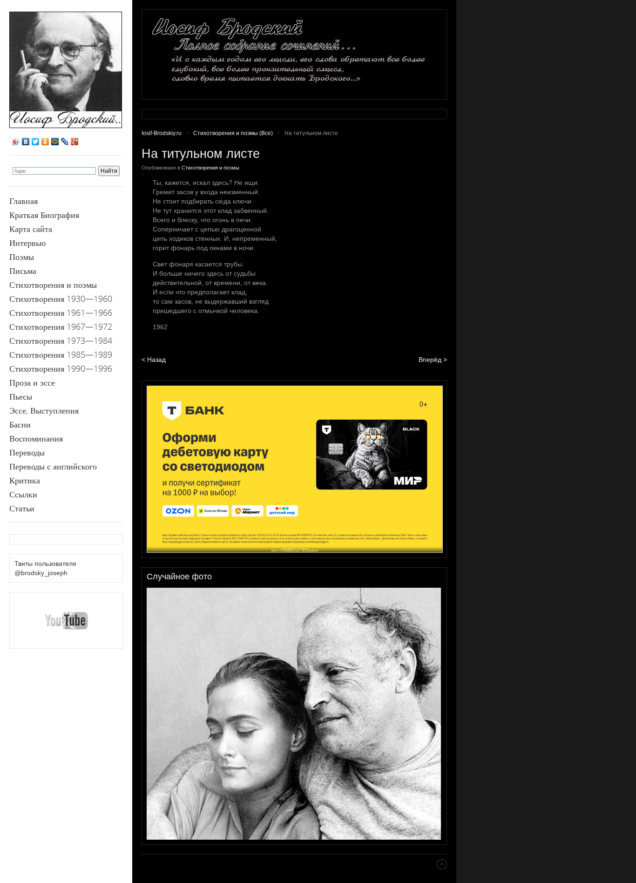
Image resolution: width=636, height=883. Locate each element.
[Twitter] (36, 142)
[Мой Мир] (55, 142)
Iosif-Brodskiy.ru (162, 133)
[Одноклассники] (45, 142)
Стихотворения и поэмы (210, 167)
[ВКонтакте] (26, 142)
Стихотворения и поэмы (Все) (233, 133)
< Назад (154, 359)
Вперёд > (433, 359)
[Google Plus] (75, 142)
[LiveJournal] (65, 142)
